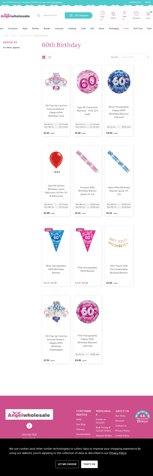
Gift (92, 28)
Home (101, 28)
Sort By (114, 57)
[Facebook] (29, 426)
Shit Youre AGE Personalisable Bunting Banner (119, 269)
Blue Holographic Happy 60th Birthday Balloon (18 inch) (119, 112)
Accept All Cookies (89, 464)
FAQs (79, 419)
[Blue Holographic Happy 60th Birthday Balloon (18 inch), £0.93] (119, 82)
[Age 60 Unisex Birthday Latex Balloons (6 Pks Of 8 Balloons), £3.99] (56, 162)
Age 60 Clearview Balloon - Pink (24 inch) (87, 111)
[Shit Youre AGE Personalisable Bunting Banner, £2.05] (119, 242)
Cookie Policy (122, 435)
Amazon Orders (104, 435)
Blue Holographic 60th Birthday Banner (56, 269)
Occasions (13, 28)
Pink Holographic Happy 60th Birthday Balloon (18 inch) (87, 341)
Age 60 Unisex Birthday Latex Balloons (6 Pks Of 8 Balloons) (56, 191)
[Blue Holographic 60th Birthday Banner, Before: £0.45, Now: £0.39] (56, 242)
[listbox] (134, 57)
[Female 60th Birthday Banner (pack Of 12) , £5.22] (87, 162)
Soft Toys (138, 28)
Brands (35, 28)
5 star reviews (56, 2)
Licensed (59, 28)
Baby (25, 28)
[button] (29, 414)
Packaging (114, 28)
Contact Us (135, 2)
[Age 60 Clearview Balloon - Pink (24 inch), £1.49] (87, 82)
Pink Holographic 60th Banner (87, 269)
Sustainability (83, 434)
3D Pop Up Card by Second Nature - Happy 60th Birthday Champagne (56, 343)
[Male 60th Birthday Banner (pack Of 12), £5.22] (119, 162)
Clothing (72, 28)
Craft (83, 28)
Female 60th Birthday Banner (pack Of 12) (87, 191)
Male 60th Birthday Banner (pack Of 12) (119, 191)
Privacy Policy (122, 430)
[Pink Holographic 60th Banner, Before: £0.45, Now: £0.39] (87, 242)
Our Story (120, 415)
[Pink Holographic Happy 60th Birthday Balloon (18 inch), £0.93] (87, 312)
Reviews (119, 420)
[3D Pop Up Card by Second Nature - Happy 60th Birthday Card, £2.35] (56, 82)
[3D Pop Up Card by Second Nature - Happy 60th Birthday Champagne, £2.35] (56, 312)
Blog (147, 2)
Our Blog (80, 424)
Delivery (80, 429)
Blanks (47, 28)
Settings (67, 464)
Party (126, 28)
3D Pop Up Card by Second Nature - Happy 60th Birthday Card (56, 111)
